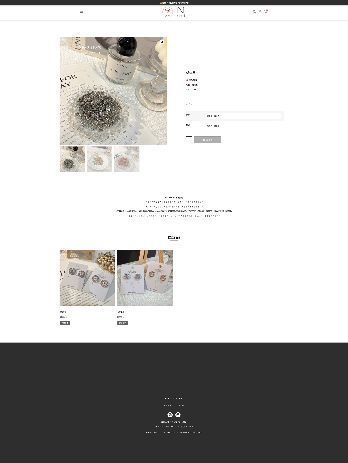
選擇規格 (64, 323)
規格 (188, 115)
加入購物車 (207, 139)
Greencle (193, 433)
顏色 (188, 125)
